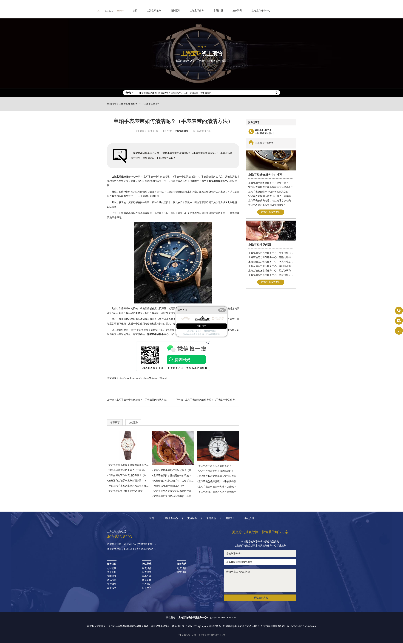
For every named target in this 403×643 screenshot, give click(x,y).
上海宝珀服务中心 (261, 10)
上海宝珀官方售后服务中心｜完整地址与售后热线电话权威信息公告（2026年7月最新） (270, 253)
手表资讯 (146, 584)
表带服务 (111, 588)
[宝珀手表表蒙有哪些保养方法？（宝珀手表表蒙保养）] (173, 448)
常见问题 (218, 10)
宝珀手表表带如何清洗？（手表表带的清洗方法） (142, 399)
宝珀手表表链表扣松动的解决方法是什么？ (270, 187)
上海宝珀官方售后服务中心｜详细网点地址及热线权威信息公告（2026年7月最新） (270, 266)
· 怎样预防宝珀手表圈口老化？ (168, 486)
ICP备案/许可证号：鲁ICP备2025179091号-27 (201, 635)
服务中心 (146, 588)
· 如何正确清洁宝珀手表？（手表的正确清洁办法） (128, 470)
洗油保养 (111, 580)
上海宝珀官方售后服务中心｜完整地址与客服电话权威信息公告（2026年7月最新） (270, 257)
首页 (135, 10)
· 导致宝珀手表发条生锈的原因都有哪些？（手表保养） (128, 485)
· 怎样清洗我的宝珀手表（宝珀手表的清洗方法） (218, 476)
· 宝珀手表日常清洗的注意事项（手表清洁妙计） (173, 496)
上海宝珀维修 (154, 10)
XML (234, 617)
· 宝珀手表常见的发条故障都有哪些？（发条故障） (128, 465)
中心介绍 (249, 518)
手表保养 (146, 572)
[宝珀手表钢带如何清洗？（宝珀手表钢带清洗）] (128, 445)
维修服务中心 (171, 518)
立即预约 (201, 326)
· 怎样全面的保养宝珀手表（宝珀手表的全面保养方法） (173, 480)
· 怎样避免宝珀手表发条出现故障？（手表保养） (128, 480)
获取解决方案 (261, 597)
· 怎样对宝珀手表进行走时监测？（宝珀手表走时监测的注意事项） (173, 470)
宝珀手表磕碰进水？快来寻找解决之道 (268, 191)
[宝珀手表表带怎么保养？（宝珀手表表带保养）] (218, 446)
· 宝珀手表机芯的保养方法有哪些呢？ (216, 492)
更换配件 (175, 10)
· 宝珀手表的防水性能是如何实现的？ (171, 475)
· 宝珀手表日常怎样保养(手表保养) (125, 491)
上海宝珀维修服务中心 (130, 104)
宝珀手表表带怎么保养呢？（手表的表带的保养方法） (213, 399)
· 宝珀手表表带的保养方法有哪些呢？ (216, 486)
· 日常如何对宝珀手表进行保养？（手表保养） (128, 475)
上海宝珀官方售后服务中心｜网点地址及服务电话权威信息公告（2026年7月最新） (270, 262)
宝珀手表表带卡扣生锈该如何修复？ (267, 205)
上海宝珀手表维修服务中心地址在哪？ (268, 183)
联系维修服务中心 (270, 212)
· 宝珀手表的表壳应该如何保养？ (214, 466)
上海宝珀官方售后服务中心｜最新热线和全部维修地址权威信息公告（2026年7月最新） (270, 270)
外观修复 (111, 584)
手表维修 (146, 568)
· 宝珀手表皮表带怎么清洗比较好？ (215, 471)
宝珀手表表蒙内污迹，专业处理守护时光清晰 (270, 200)
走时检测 (111, 568)
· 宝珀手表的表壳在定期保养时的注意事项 (173, 491)
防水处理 (111, 572)
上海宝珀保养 (197, 10)
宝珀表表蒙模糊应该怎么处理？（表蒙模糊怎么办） (270, 196)
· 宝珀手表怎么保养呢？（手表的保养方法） (218, 481)
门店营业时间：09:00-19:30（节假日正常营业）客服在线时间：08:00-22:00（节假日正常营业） (132, 546)
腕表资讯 (237, 10)
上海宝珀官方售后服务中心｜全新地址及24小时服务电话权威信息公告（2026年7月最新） (270, 275)
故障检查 (111, 576)
